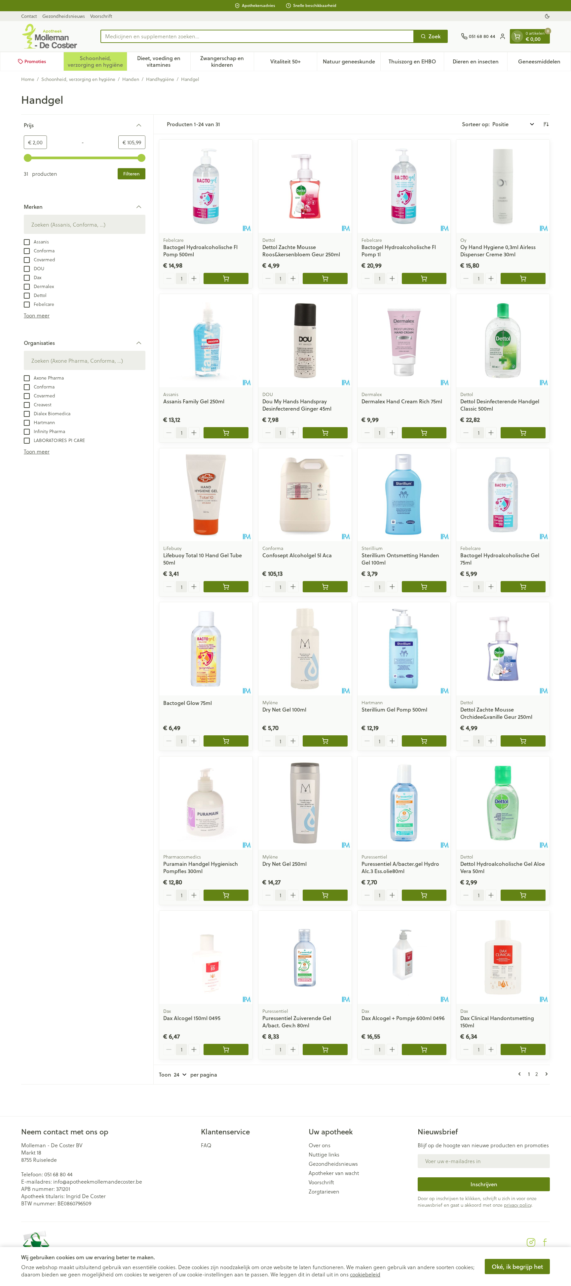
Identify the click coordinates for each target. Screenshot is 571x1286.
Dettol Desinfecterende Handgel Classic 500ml (499, 404)
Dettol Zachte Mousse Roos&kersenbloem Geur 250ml (301, 250)
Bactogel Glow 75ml (187, 703)
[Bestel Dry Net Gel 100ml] (325, 741)
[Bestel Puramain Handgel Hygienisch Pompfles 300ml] (226, 895)
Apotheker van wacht (334, 1173)
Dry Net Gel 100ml (284, 709)
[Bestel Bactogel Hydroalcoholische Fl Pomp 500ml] (226, 278)
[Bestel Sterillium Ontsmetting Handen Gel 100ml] (424, 586)
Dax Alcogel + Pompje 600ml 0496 (403, 1018)
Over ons (319, 1145)
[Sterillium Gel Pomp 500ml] (404, 648)
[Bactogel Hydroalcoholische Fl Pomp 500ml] (205, 186)
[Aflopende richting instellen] (546, 124)
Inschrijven (484, 1184)
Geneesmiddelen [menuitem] (544, 62)
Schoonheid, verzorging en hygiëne (78, 79)
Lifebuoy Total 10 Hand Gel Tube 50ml (202, 558)
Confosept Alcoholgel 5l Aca (297, 555)
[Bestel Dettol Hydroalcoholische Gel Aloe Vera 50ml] (523, 895)
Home (27, 79)
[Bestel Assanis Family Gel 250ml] (226, 432)
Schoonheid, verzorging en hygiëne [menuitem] (97, 61)
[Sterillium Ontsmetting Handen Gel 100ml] (404, 494)
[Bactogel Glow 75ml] (205, 648)
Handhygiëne (160, 79)
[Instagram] (531, 1242)
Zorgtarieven (324, 1191)
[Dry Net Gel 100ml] (305, 648)
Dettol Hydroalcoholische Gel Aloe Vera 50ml (502, 867)
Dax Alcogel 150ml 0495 (191, 1018)
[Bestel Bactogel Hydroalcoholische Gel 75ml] (523, 586)
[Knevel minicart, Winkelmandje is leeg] (517, 36)
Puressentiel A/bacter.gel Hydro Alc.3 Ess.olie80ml (400, 867)
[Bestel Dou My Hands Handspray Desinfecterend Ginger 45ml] (325, 432)
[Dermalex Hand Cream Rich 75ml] (404, 340)
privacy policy (517, 1204)
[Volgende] (545, 1074)
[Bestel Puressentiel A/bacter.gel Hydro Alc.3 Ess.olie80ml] (424, 895)
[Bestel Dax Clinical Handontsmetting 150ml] (523, 1049)
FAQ (206, 1145)
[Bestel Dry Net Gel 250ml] (325, 895)
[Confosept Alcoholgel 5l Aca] (305, 494)
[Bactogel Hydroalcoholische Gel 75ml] (503, 494)
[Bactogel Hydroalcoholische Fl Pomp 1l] (404, 186)
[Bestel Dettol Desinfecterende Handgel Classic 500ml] (523, 432)
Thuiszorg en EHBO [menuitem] (416, 62)
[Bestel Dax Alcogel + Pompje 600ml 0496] (424, 1049)
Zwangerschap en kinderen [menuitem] (226, 61)
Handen (130, 79)
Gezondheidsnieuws (63, 16)
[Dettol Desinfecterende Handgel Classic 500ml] (503, 340)
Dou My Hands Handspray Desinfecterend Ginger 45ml (296, 404)
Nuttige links (324, 1154)
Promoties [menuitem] (35, 61)
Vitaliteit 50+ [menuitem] (293, 62)
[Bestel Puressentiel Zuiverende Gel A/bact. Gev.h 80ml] (325, 1049)
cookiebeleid (365, 1274)
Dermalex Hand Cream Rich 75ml (402, 401)
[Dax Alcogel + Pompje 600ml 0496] (404, 957)
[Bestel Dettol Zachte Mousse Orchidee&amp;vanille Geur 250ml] (523, 741)
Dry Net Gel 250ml (284, 863)
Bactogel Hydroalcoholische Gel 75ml (499, 558)
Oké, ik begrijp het (517, 1266)
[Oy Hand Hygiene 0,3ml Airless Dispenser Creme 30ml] (503, 186)
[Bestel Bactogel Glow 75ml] (226, 741)
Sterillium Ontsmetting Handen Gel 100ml (400, 558)
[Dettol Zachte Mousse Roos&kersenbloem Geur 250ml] (305, 186)
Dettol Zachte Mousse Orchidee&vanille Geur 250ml (496, 713)
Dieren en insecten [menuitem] (480, 62)
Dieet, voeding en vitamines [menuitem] (163, 61)
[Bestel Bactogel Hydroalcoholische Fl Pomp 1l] (424, 278)
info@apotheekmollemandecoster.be (97, 1181)
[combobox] (257, 36)
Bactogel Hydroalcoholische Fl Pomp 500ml (200, 250)
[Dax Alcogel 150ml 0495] (205, 957)
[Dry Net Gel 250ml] (305, 803)
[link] (520, 1074)
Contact (29, 16)
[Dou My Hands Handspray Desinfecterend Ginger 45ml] (305, 340)
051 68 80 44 (58, 1174)
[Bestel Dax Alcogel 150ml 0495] (226, 1049)
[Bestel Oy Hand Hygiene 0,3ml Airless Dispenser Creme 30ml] (523, 278)
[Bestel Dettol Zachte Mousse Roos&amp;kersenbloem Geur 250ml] (325, 278)
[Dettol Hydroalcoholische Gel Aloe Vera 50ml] (503, 803)
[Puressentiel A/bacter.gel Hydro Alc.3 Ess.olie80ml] (404, 803)
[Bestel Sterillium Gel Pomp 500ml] (424, 741)
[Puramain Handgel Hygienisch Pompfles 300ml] (205, 803)
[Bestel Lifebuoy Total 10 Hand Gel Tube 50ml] (226, 586)
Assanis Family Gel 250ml (193, 401)
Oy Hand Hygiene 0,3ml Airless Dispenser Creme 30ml (498, 250)
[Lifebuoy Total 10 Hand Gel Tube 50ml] (205, 494)
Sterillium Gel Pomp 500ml (394, 709)
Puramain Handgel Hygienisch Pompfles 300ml (200, 867)
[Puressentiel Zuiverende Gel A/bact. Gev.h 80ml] (305, 957)
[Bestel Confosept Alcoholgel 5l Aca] (325, 586)
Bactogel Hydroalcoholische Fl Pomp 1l (399, 250)
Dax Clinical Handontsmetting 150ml (497, 1021)
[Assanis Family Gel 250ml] (205, 340)
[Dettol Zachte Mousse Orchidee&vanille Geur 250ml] (503, 648)
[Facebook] (545, 1242)
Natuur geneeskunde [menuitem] (351, 62)
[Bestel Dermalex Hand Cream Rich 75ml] (424, 432)
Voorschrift (101, 16)
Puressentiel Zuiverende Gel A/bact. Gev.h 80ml (296, 1021)
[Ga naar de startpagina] (54, 36)
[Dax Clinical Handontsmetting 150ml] (503, 957)
